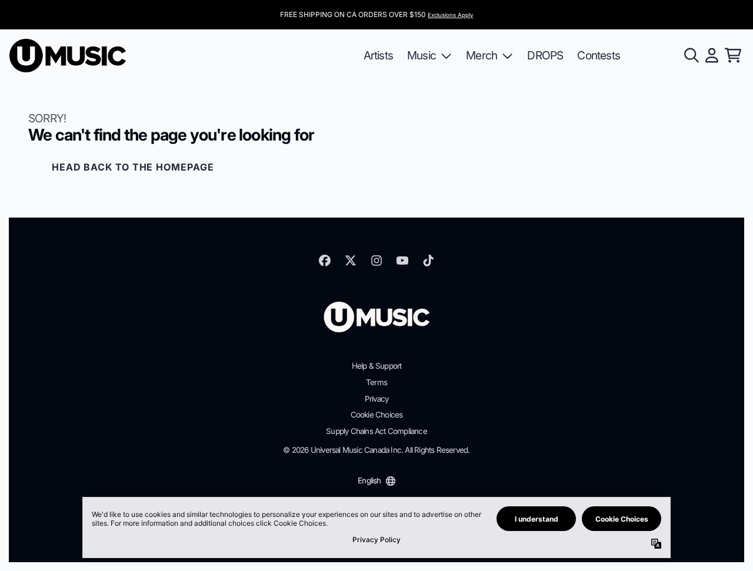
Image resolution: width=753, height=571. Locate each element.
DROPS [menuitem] (545, 55)
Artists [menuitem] (378, 55)
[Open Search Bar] (690, 55)
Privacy (376, 398)
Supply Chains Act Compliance (376, 431)
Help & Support (377, 365)
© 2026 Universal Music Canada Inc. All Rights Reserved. (376, 450)
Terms (376, 382)
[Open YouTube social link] (402, 260)
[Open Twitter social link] (351, 260)
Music (421, 55)
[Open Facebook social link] (325, 260)
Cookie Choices (377, 414)
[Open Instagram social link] (376, 260)
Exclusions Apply (450, 15)
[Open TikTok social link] (428, 260)
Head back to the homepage (133, 167)
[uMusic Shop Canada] (67, 55)
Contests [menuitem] (598, 55)
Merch (481, 55)
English (369, 480)
